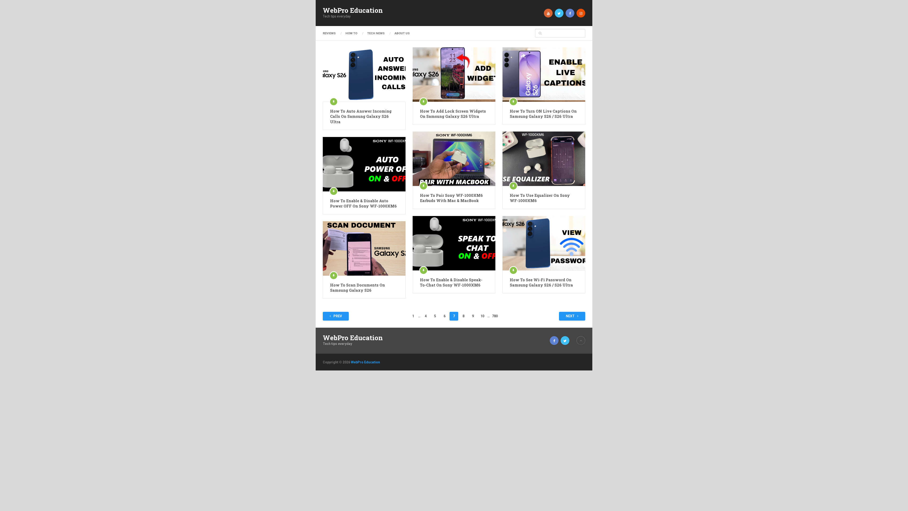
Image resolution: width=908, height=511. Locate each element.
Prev (337, 316)
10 (482, 316)
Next (570, 316)
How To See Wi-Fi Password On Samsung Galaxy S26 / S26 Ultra (541, 282)
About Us (402, 33)
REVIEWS (329, 33)
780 (495, 316)
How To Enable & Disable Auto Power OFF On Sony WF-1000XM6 (363, 203)
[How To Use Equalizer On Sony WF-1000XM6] (543, 159)
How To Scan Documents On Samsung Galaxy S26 (357, 287)
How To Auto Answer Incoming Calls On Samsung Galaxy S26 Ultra (361, 116)
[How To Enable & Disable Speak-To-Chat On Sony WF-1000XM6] (454, 243)
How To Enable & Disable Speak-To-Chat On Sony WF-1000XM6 (451, 282)
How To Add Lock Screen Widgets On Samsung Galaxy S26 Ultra (453, 114)
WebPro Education (353, 10)
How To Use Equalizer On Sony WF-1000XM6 (540, 198)
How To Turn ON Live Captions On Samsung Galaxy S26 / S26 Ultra (543, 114)
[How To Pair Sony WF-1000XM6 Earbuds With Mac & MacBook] (454, 159)
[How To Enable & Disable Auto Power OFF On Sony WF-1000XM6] (364, 164)
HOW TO (351, 33)
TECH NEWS (375, 33)
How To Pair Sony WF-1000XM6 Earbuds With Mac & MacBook (451, 198)
